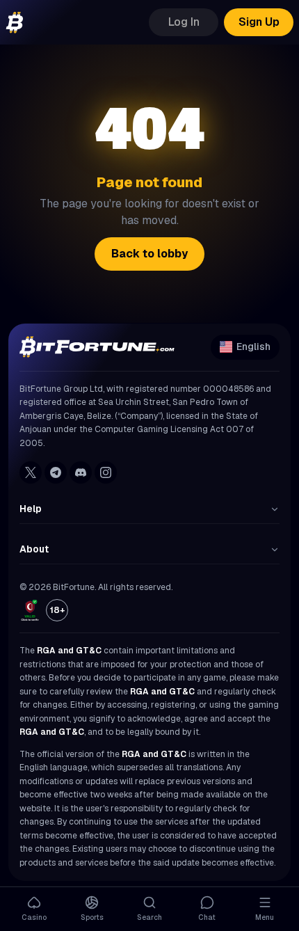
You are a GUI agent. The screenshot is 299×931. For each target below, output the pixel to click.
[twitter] (30, 472)
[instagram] (106, 472)
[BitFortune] (14, 22)
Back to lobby (149, 253)
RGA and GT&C (69, 650)
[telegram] (56, 472)
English (253, 346)
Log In (184, 22)
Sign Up (259, 22)
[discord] (81, 472)
